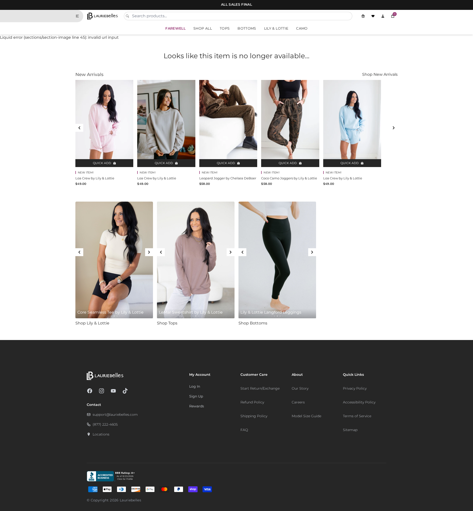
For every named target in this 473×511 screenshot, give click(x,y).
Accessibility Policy (359, 402)
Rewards (196, 406)
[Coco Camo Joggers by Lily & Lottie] (290, 123)
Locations (101, 434)
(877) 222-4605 (105, 424)
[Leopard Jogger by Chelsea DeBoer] (228, 123)
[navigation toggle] (79, 16)
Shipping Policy (253, 416)
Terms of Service (357, 416)
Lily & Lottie (276, 28)
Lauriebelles (130, 500)
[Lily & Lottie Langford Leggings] (277, 260)
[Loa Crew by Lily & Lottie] (104, 123)
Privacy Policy (355, 388)
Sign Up (196, 396)
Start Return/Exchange (260, 388)
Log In (194, 386)
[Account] (383, 16)
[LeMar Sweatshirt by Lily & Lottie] (196, 260)
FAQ (244, 430)
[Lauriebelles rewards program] (363, 16)
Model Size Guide (306, 416)
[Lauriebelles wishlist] (373, 16)
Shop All (202, 28)
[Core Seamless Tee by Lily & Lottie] (114, 260)
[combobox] (238, 16)
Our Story (300, 388)
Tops (225, 28)
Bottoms (246, 28)
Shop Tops (167, 323)
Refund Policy (252, 402)
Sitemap (350, 430)
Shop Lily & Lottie (92, 323)
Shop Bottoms (252, 323)
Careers (298, 402)
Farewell (175, 28)
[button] (393, 16)
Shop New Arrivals (380, 74)
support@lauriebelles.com (115, 414)
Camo (301, 28)
